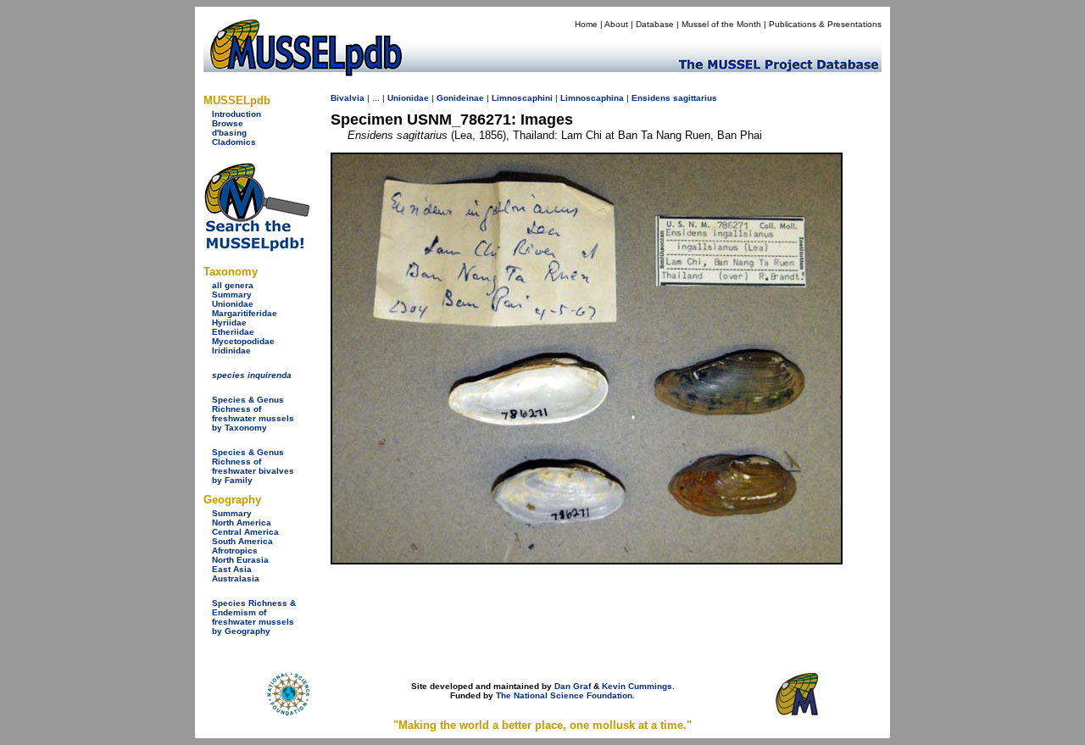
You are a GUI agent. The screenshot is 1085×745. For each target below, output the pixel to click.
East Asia (232, 569)
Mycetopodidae (243, 341)
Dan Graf (572, 686)
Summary (232, 294)
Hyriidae (229, 322)
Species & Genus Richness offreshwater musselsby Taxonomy (253, 413)
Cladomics (234, 142)
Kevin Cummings (637, 686)
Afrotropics (235, 550)
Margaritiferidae (244, 313)
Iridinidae (231, 350)
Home (586, 24)
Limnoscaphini (522, 98)
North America (241, 522)
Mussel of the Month (721, 24)
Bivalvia (347, 98)
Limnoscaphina (592, 98)
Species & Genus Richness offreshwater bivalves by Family (253, 466)
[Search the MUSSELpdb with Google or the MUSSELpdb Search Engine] (256, 248)
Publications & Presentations (825, 24)
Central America (245, 532)
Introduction (236, 114)
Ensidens (651, 98)
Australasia (235, 578)
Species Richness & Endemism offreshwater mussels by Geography (254, 617)
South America (242, 541)
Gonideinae (460, 98)
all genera (232, 285)
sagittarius (695, 98)
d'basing (229, 132)
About (616, 24)
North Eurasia (240, 559)
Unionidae (232, 304)
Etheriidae (233, 331)
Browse (227, 123)
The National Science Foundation (564, 695)
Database (655, 24)
